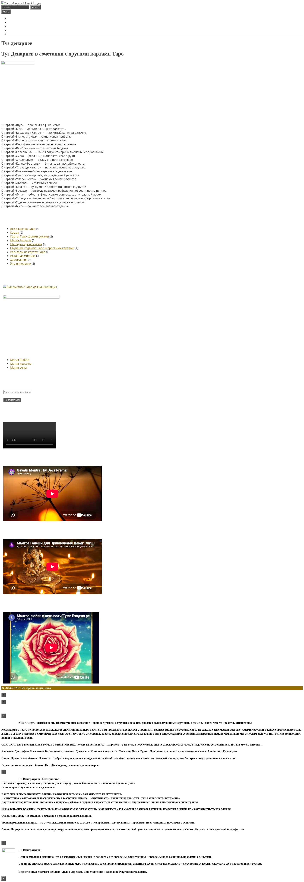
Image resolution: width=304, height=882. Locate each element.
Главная (14, 18)
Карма (14, 233)
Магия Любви (19, 360)
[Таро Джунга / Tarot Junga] (21, 3)
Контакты (16, 30)
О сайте (14, 26)
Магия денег (18, 367)
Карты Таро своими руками (29, 236)
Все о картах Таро (22, 229)
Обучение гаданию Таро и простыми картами (42, 248)
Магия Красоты (20, 364)
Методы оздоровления (26, 244)
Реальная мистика (23, 256)
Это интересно (20, 263)
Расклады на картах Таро (27, 252)
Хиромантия (18, 260)
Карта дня (16, 22)
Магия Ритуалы (20, 240)
